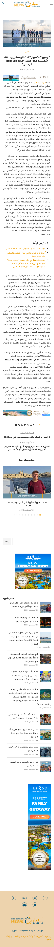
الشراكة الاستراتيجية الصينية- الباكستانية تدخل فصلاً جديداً (26, 619)
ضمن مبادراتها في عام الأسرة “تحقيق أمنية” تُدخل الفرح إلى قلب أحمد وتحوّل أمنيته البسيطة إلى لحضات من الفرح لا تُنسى (26, 263)
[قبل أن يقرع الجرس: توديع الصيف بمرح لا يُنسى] (45, 766)
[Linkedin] (14, 898)
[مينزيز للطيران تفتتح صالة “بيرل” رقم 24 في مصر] (45, 752)
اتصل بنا (14, 931)
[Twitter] (35, 898)
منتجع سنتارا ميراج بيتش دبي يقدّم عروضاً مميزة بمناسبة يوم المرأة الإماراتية (23, 733)
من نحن (40, 931)
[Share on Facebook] (33, 425)
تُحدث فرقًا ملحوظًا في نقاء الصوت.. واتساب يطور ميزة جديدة (26, 254)
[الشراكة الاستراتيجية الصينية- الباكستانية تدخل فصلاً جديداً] (45, 622)
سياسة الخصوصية (27, 931)
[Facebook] (45, 898)
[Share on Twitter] (31, 425)
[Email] (24, 904)
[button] (5, 490)
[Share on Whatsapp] (22, 425)
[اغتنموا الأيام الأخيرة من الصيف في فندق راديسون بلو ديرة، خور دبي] (45, 719)
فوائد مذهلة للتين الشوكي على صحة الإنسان (26, 249)
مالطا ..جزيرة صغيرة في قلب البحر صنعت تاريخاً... (27, 504)
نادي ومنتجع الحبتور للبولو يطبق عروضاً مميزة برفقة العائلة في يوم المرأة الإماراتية (23, 657)
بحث (7, 541)
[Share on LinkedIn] (25, 425)
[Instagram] (24, 898)
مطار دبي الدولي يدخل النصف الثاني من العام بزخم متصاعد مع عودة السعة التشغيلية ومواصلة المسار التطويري (23, 638)
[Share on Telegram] (19, 425)
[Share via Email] (16, 425)
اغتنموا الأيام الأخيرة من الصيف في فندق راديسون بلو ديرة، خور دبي (23, 716)
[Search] (2, 4)
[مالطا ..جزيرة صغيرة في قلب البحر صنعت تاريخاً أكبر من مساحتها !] (27, 482)
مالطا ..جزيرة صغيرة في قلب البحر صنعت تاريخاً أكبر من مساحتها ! (24, 605)
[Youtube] (35, 904)
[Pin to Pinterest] (28, 425)
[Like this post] (37, 425)
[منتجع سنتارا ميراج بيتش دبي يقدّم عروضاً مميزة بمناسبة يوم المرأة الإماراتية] (45, 734)
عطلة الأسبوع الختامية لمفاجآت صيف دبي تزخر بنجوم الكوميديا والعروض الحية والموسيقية (24, 675)
